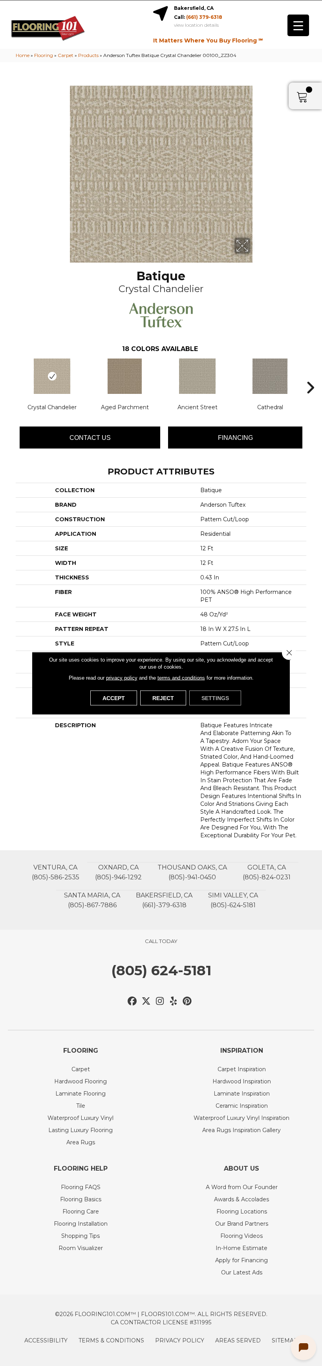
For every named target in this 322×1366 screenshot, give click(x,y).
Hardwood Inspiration (241, 1081)
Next (310, 376)
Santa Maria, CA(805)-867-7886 (92, 900)
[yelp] (173, 1001)
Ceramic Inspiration (242, 1105)
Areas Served (238, 1340)
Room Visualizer (81, 1248)
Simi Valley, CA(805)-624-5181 (233, 900)
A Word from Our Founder (242, 1187)
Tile (80, 1105)
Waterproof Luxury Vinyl (80, 1117)
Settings (215, 698)
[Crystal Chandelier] (52, 376)
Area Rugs (80, 1142)
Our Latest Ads (241, 1272)
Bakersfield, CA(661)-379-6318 (164, 900)
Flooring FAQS (81, 1187)
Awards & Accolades (241, 1199)
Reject (163, 698)
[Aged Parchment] (124, 376)
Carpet (65, 55)
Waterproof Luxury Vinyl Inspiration (241, 1117)
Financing (235, 437)
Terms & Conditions (111, 1340)
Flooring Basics (80, 1199)
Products (88, 55)
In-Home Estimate (241, 1248)
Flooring (43, 55)
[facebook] (132, 1001)
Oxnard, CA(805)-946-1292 (118, 872)
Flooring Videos (241, 1235)
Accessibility (46, 1340)
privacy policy (121, 677)
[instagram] (160, 1001)
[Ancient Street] (197, 376)
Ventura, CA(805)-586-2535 (55, 872)
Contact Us (90, 437)
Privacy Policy (179, 1340)
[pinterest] (187, 1001)
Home (22, 55)
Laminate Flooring (80, 1093)
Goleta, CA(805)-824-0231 (267, 872)
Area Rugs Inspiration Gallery (241, 1130)
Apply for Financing (241, 1260)
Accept (113, 698)
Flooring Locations (241, 1211)
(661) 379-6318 (204, 17)
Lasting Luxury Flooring (80, 1130)
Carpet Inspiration (242, 1069)
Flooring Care (80, 1211)
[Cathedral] (270, 376)
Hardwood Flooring (80, 1081)
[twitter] (146, 1001)
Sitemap (285, 1340)
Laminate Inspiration (242, 1093)
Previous (12, 376)
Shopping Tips (80, 1235)
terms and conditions (181, 677)
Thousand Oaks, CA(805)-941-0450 (192, 872)
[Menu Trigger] (298, 25)
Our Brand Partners (241, 1223)
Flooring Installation (81, 1223)
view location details (196, 25)
